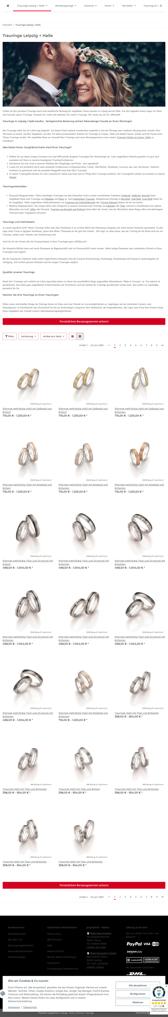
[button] (159, 6)
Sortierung (27, 336)
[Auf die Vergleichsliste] (39, 361)
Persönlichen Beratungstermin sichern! (84, 321)
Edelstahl (110, 206)
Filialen (12, 177)
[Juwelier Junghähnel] (8, 5)
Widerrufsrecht (55, 951)
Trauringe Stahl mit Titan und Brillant (79, 789)
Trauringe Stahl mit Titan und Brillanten (137, 713)
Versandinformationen (20, 951)
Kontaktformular (17, 933)
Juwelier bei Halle (96, 947)
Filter (11, 336)
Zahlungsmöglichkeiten (20, 945)
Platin (61, 199)
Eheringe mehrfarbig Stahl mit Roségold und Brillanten (83, 486)
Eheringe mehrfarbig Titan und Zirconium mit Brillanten (84, 562)
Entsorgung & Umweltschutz (62, 968)
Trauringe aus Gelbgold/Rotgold (80, 202)
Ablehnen (137, 1002)
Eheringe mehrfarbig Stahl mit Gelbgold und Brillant (27, 410)
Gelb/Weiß (136, 199)
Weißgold (136, 195)
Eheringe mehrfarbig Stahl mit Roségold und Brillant (27, 486)
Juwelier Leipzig (95, 967)
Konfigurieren (138, 993)
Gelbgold (126, 195)
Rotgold (145, 195)
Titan (122, 206)
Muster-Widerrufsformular (62, 957)
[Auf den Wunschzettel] (47, 361)
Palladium (49, 199)
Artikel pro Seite (52, 336)
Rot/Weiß (125, 199)
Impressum (14, 1007)
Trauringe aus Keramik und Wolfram (68, 209)
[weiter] (162, 345)
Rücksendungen (17, 957)
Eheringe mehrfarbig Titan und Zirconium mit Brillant (28, 562)
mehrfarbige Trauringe (84, 199)
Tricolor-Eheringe (109, 202)
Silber (33, 209)
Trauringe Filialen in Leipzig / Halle (134, 137)
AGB (49, 945)
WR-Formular (54, 939)
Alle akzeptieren (138, 985)
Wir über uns (15, 939)
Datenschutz (30, 1007)
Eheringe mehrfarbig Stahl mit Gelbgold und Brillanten (139, 410)
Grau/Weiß (147, 199)
